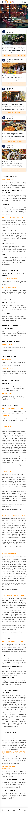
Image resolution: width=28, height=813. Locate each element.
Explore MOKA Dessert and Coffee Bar (14, 55)
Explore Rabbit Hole (14, 170)
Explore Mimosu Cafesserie (14, 141)
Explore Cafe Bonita (14, 113)
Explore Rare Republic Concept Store (14, 84)
